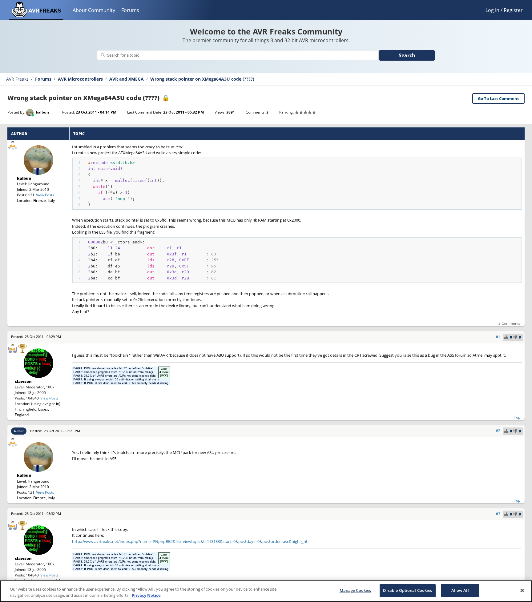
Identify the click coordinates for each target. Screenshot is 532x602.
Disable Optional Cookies (407, 590)
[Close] (522, 590)
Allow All (460, 590)
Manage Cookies (355, 590)
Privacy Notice (146, 595)
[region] (266, 591)
